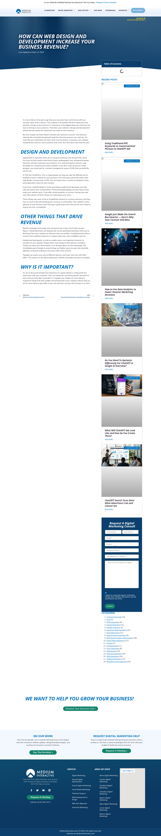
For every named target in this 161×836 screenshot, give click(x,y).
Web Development (114, 654)
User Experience (112, 648)
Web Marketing (112, 656)
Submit (110, 606)
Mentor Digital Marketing (105, 815)
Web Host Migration (79, 803)
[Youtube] (43, 790)
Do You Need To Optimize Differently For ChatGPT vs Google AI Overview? (119, 363)
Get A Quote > (138, 10)
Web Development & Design (79, 798)
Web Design (111, 651)
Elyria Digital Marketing (108, 804)
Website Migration (113, 659)
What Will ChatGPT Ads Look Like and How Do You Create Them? (120, 433)
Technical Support (79, 793)
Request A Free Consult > (106, 2)
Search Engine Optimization (77, 780)
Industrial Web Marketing (116, 630)
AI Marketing (49, 10)
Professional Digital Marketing (38, 782)
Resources (123, 10)
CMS (108, 619)
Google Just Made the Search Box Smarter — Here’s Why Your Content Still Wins (120, 217)
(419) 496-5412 (43, 802)
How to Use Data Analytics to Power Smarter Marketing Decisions (120, 292)
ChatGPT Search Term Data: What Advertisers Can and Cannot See (119, 503)
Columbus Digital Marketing (106, 793)
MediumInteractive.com (85, 833)
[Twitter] (37, 790)
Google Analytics (113, 627)
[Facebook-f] (31, 790)
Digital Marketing (65, 10)
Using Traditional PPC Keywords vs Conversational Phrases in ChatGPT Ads (120, 146)
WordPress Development (116, 661)
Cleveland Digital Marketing (106, 786)
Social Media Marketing (115, 640)
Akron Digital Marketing (109, 775)
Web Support (83, 10)
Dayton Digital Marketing (105, 799)
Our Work (98, 10)
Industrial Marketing (80, 807)
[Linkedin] (49, 790)
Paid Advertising (112, 633)
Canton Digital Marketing (105, 780)
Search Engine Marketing (116, 635)
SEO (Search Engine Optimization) (119, 638)
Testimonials (110, 10)
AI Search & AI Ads (113, 617)
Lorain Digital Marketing (105, 809)
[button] (139, 64)
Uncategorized (112, 646)
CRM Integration (112, 622)
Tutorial (109, 643)
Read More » (109, 152)
